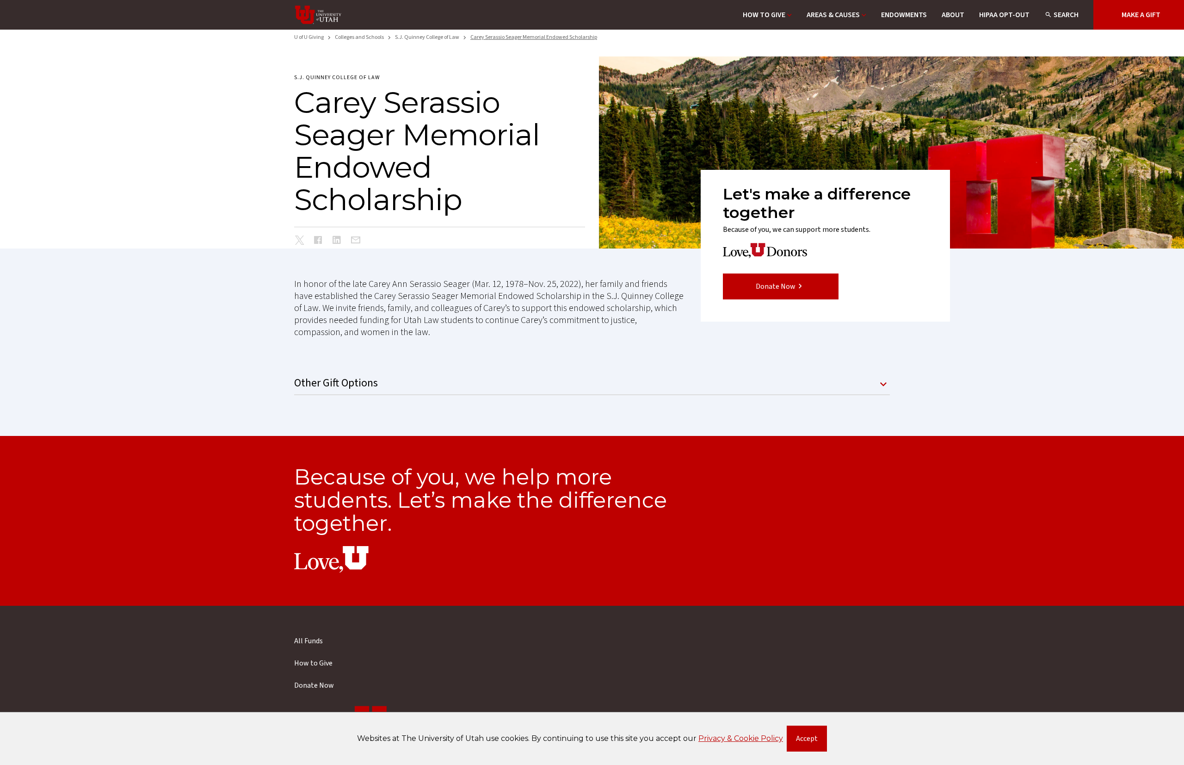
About (953, 15)
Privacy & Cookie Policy (740, 738)
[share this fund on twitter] (299, 242)
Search (1066, 15)
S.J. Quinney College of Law (427, 37)
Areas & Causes (833, 15)
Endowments (904, 15)
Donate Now (776, 286)
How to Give (764, 15)
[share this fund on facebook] (318, 241)
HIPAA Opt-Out (1004, 15)
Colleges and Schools (359, 37)
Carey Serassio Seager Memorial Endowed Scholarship (533, 37)
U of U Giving (309, 37)
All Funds (308, 641)
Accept (811, 741)
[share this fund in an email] (355, 241)
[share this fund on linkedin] (336, 241)
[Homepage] (318, 15)
